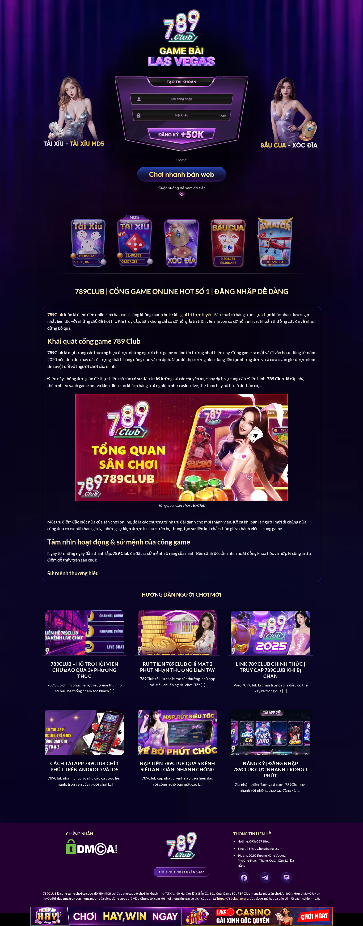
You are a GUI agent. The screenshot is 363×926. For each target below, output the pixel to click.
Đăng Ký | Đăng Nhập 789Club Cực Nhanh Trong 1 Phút (270, 769)
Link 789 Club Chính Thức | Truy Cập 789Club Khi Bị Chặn (270, 670)
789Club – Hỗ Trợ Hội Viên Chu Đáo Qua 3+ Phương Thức (84, 670)
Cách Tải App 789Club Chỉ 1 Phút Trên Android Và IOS (84, 766)
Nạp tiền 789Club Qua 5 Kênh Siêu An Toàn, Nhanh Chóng (177, 766)
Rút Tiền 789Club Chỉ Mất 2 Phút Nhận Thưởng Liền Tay (177, 667)
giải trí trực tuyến (196, 314)
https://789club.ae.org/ (233, 898)
